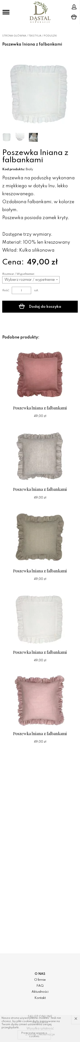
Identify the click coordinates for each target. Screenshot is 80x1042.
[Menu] (6, 12)
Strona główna (14, 35)
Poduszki (50, 35)
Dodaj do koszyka (44, 307)
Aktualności (40, 991)
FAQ (40, 985)
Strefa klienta (75, 6)
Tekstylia (34, 35)
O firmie (40, 979)
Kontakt (40, 998)
